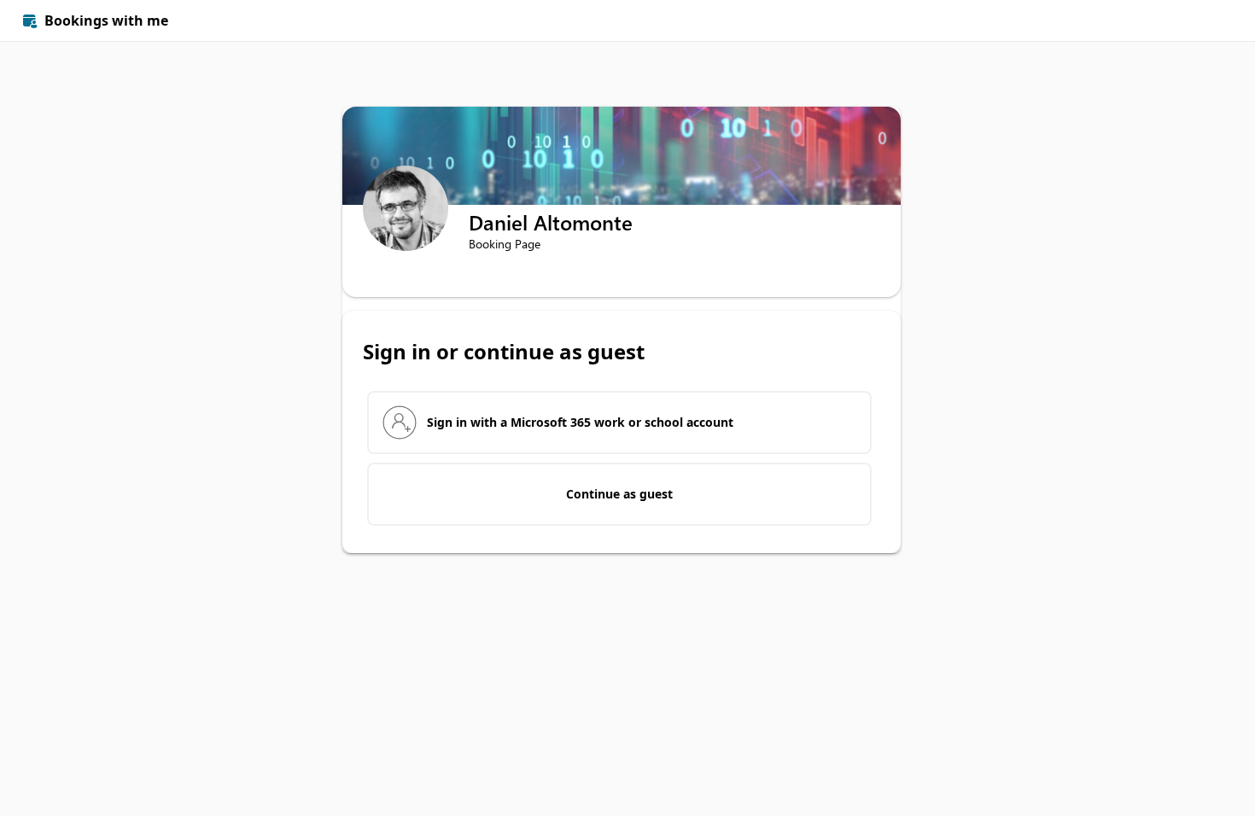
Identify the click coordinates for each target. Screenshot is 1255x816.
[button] (1214, 20)
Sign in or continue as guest (504, 351)
